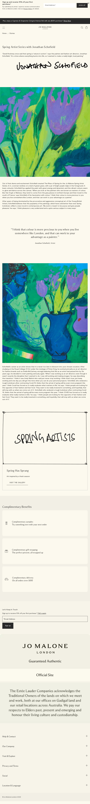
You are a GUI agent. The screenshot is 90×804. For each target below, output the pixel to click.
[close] (87, 3)
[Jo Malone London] (45, 27)
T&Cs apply (41, 613)
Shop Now (72, 21)
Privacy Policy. (27, 9)
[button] (3, 28)
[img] (86, 27)
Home (4, 33)
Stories (12, 33)
